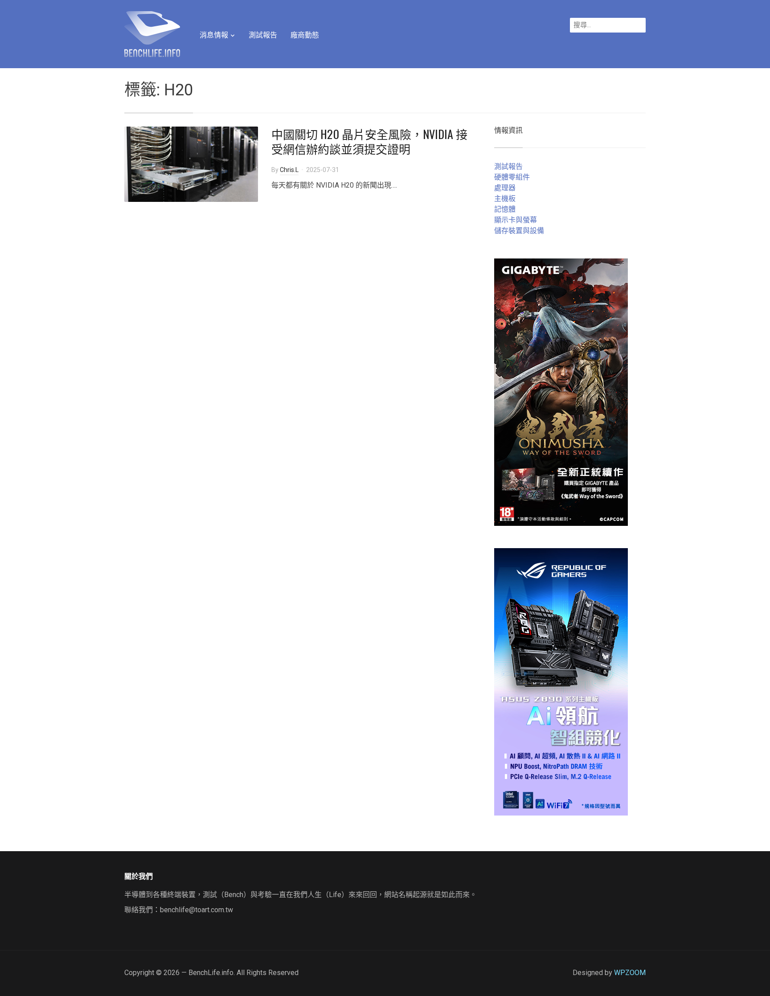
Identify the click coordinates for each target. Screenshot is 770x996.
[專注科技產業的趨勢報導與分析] (152, 33)
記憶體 (505, 209)
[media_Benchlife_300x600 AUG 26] (561, 391)
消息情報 (214, 35)
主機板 (505, 198)
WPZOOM (630, 972)
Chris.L (289, 169)
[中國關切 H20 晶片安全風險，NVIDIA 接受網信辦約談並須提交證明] (191, 163)
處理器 (505, 188)
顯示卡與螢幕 (515, 220)
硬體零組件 (512, 177)
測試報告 (263, 35)
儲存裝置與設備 (519, 230)
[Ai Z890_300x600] (561, 681)
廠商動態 (305, 35)
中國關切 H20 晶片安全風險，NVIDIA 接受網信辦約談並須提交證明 (369, 141)
